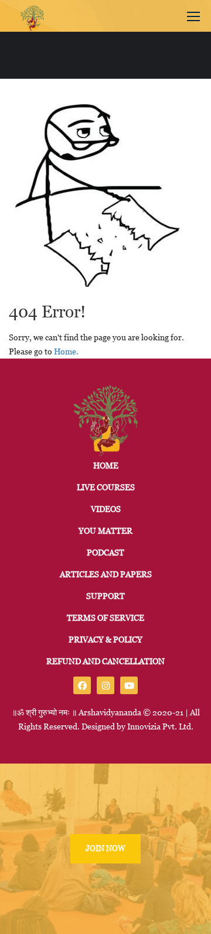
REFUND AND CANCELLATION (105, 661)
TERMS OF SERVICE (105, 617)
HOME (105, 465)
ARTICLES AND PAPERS (106, 574)
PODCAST (105, 552)
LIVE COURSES (106, 487)
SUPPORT (105, 596)
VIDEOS (106, 509)
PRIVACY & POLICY (105, 639)
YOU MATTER (105, 530)
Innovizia (144, 726)
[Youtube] (129, 685)
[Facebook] (82, 685)
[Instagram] (105, 685)
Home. (66, 351)
